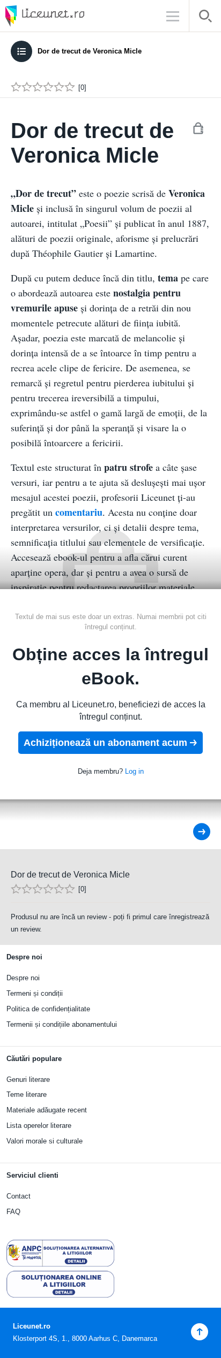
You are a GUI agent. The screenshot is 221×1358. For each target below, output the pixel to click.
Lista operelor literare (38, 1126)
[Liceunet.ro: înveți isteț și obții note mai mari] (75, 16)
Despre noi (23, 978)
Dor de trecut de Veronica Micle (90, 51)
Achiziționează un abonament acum (105, 742)
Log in (134, 771)
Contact (18, 1196)
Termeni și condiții (34, 993)
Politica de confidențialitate (48, 1009)
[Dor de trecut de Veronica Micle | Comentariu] (194, 832)
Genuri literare (28, 1079)
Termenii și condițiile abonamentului (61, 1024)
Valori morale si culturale (44, 1141)
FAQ (13, 1212)
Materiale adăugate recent (46, 1110)
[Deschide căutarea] (205, 18)
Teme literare (26, 1094)
